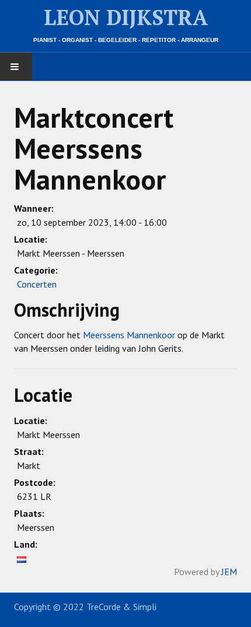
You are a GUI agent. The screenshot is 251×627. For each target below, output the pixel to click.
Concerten (37, 284)
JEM (229, 571)
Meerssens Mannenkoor (129, 335)
